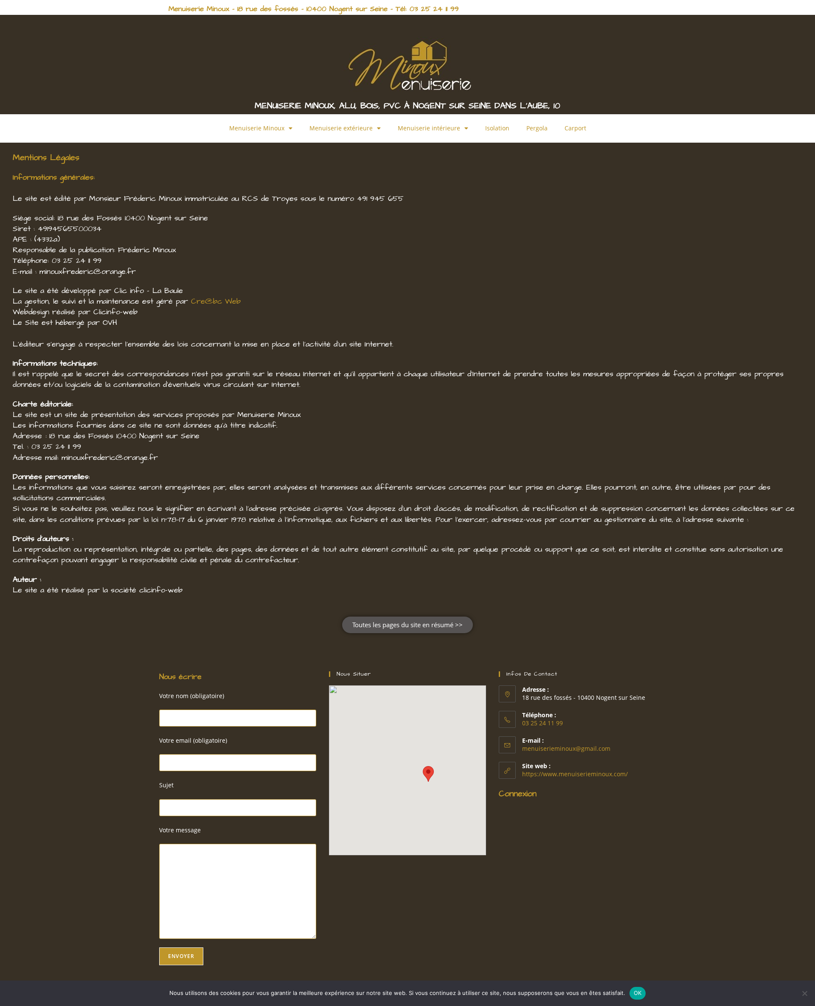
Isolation (497, 128)
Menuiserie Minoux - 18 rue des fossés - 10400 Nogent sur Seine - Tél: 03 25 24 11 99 (314, 9)
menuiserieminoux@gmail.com (566, 748)
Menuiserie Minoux (256, 128)
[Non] (804, 993)
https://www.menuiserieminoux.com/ (575, 774)
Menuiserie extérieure (341, 128)
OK (638, 992)
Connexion (518, 794)
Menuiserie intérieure (429, 128)
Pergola (537, 128)
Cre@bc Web (216, 301)
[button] (428, 774)
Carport (575, 128)
